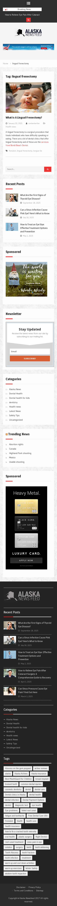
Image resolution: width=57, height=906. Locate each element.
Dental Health (15, 393)
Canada (12, 448)
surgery (19, 847)
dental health (35, 794)
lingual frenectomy (24, 151)
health (19, 821)
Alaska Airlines (21, 773)
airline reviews (41, 768)
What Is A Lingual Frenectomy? (24, 117)
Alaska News (15, 389)
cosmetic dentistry (13, 789)
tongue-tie (37, 151)
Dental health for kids (19, 398)
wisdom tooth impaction (15, 873)
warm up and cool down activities (19, 863)
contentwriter (34, 123)
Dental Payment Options (33, 800)
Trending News (19, 434)
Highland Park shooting (20, 453)
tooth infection (11, 857)
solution (8, 847)
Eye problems (11, 810)
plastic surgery (25, 836)
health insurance (12, 826)
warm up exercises (13, 868)
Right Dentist (41, 836)
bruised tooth (11, 784)
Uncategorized (16, 419)
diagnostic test (21, 805)
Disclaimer (21, 887)
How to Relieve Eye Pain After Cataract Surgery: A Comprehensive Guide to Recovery (34, 674)
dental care (40, 789)
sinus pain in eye (34, 842)
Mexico (12, 457)
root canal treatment (14, 842)
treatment (26, 857)
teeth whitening (42, 847)
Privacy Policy (34, 887)
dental (28, 789)
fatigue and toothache (14, 815)
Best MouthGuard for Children (18, 779)
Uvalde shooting (16, 461)
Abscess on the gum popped (18, 768)
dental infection (12, 800)
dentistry (13, 402)
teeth (29, 847)
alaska (8, 773)
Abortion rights (16, 444)
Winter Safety (31, 868)
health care (31, 821)
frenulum (12, 151)
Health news (11, 126)
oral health (10, 836)
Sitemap (39, 890)
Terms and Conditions (23, 890)
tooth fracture (28, 852)
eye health (36, 805)
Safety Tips (14, 415)
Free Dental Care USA (38, 815)
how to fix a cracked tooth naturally (20, 831)
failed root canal (29, 810)
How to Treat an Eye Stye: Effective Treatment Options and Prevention (34, 228)
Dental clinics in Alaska (15, 794)
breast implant (41, 779)
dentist (8, 805)
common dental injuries (31, 784)
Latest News (15, 411)
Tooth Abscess (11, 852)
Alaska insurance (38, 773)
